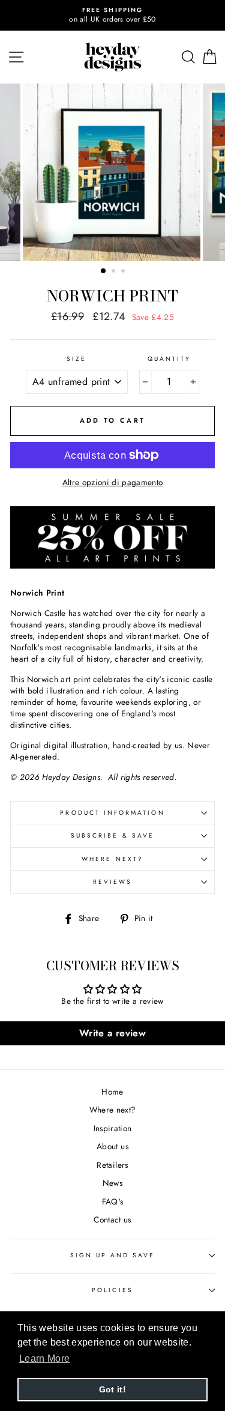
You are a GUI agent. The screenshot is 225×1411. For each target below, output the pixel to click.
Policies (112, 1290)
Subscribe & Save (112, 835)
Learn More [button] (44, 1358)
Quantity (169, 359)
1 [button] (104, 271)
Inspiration (113, 1128)
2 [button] (115, 272)
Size (76, 359)
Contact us (112, 1219)
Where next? (112, 858)
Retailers (112, 1165)
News (112, 1183)
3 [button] (124, 272)
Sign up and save (112, 1255)
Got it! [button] (112, 1389)
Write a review (112, 1033)
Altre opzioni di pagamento (112, 482)
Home (112, 1092)
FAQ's (113, 1201)
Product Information (112, 812)
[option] (112, 15)
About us (112, 1146)
